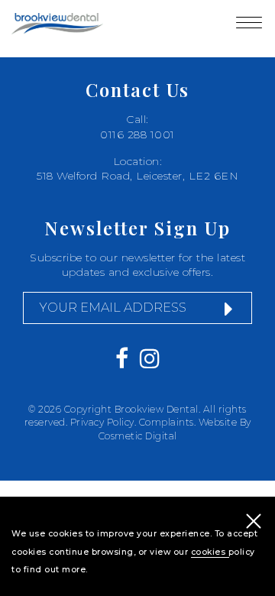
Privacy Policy (102, 422)
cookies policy (223, 552)
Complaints (166, 422)
